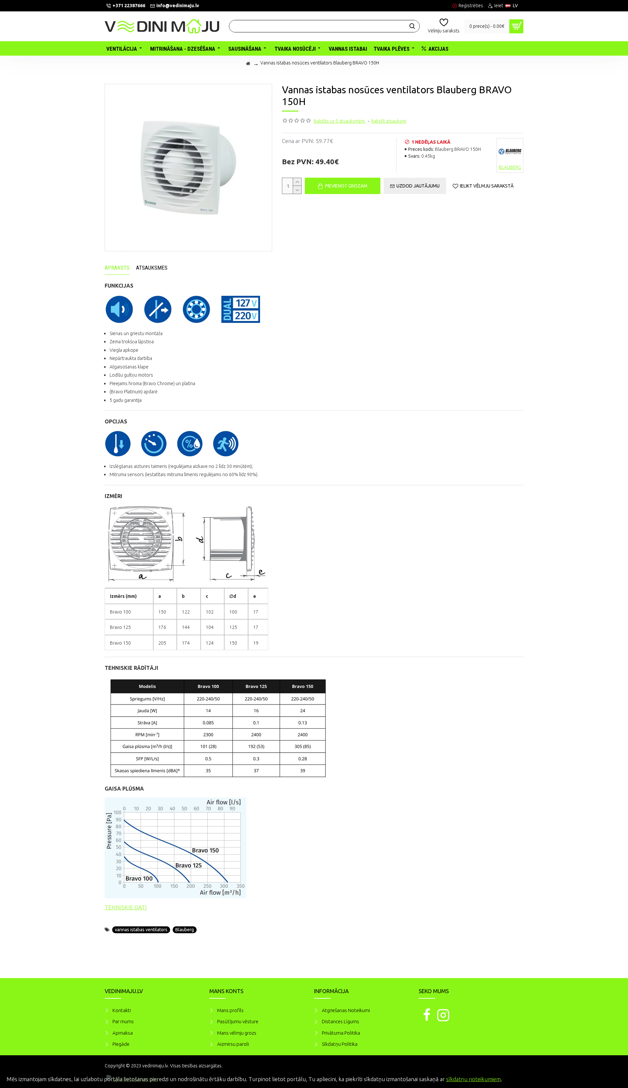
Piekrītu (611, 1078)
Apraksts (117, 267)
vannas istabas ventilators (141, 929)
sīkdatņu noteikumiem (473, 1079)
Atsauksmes (151, 267)
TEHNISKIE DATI (126, 907)
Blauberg (184, 929)
